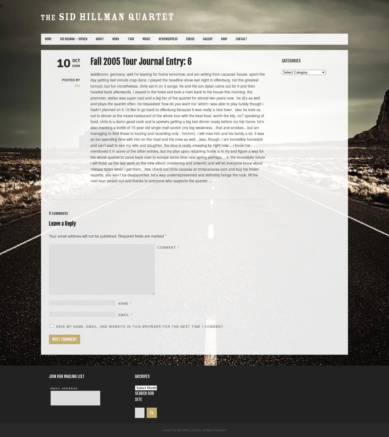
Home (48, 39)
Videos (190, 39)
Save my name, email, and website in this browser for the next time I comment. (140, 326)
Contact (241, 39)
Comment (168, 247)
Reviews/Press (168, 39)
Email (125, 315)
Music (146, 39)
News (115, 39)
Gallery (207, 39)
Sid (77, 85)
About (100, 39)
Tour (131, 39)
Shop (224, 39)
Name (125, 303)
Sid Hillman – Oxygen (73, 39)
